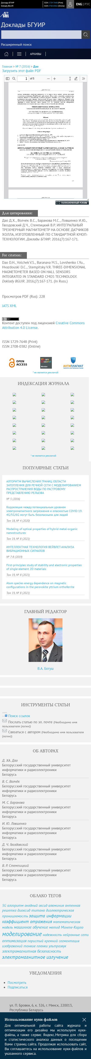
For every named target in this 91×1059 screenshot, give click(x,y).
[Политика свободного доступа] (18, 363)
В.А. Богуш (45, 668)
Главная (7, 66)
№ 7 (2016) (22, 66)
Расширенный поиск (16, 44)
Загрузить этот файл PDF (21, 70)
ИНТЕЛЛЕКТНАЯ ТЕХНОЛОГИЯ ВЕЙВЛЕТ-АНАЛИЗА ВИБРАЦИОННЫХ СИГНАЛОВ (40, 549)
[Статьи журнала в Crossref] (45, 363)
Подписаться (18, 987)
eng (79, 4)
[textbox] (45, 34)
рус (87, 4)
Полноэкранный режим (67, 202)
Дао (36, 66)
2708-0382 (53, 6)
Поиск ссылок (19, 716)
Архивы (35, 54)
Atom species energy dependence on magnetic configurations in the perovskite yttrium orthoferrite (40, 585)
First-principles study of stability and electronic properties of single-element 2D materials (44, 567)
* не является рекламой (45, 372)
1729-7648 (53, 2)
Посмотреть (17, 982)
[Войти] (70, 4)
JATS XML (9, 305)
